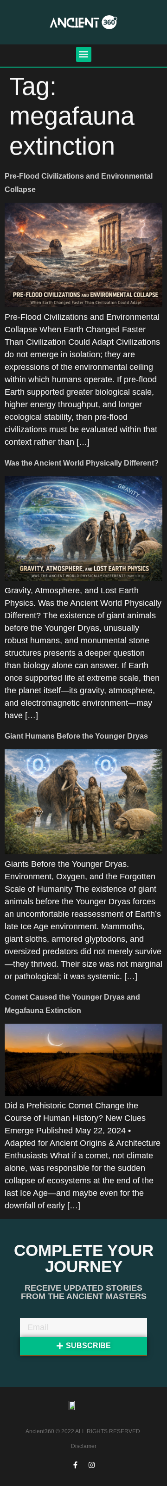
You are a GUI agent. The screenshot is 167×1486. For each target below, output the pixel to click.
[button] (83, 54)
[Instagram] (92, 1465)
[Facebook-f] (76, 1465)
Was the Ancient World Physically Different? (82, 463)
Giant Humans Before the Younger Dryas (76, 736)
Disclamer (83, 1446)
